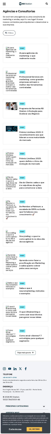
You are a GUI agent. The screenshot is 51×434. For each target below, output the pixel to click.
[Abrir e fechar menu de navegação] (4, 3)
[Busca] (46, 3)
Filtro (10, 33)
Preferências (15, 429)
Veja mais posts (24, 353)
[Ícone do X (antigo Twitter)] (20, 368)
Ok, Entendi (34, 429)
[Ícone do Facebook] (25, 368)
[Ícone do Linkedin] (15, 368)
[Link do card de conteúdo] (25, 53)
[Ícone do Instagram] (4, 368)
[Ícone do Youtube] (9, 368)
